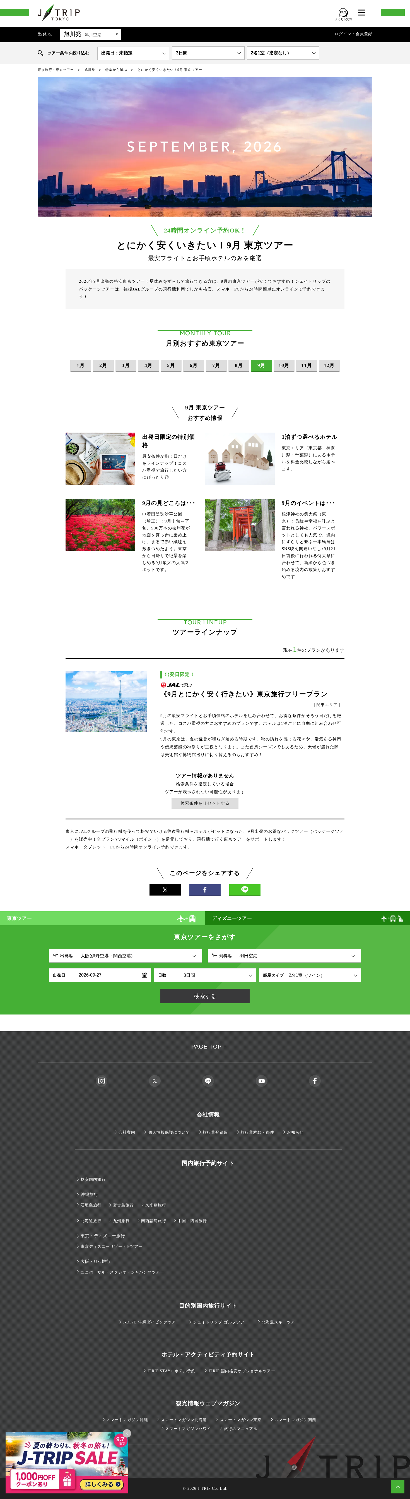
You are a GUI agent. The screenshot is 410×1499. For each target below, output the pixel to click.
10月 (284, 365)
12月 (329, 365)
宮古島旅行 (123, 1205)
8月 (239, 365)
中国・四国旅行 (192, 1221)
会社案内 (127, 1132)
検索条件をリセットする (205, 803)
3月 (126, 365)
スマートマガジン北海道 (184, 1420)
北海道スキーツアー (280, 1322)
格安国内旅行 (93, 1179)
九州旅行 (121, 1221)
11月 (306, 365)
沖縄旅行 (89, 1194)
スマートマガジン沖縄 (127, 1420)
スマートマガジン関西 (295, 1420)
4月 (148, 365)
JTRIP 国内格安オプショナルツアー (241, 1371)
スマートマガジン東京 (241, 1420)
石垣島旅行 (91, 1205)
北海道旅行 (91, 1221)
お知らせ (295, 1132)
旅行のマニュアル (240, 1429)
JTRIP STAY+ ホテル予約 (171, 1371)
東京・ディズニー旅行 (103, 1236)
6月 (194, 365)
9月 (261, 365)
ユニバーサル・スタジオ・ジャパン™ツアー (122, 1272)
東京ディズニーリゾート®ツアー (112, 1246)
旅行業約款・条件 (257, 1132)
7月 (216, 365)
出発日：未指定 (116, 53)
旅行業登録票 (215, 1132)
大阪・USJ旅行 (96, 1261)
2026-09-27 (90, 975)
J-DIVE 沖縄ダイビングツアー (151, 1322)
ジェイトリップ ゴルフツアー (221, 1322)
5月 (171, 365)
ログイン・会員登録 (353, 34)
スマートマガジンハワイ (188, 1429)
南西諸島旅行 (153, 1221)
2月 (103, 365)
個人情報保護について (169, 1132)
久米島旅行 (155, 1205)
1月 (81, 365)
